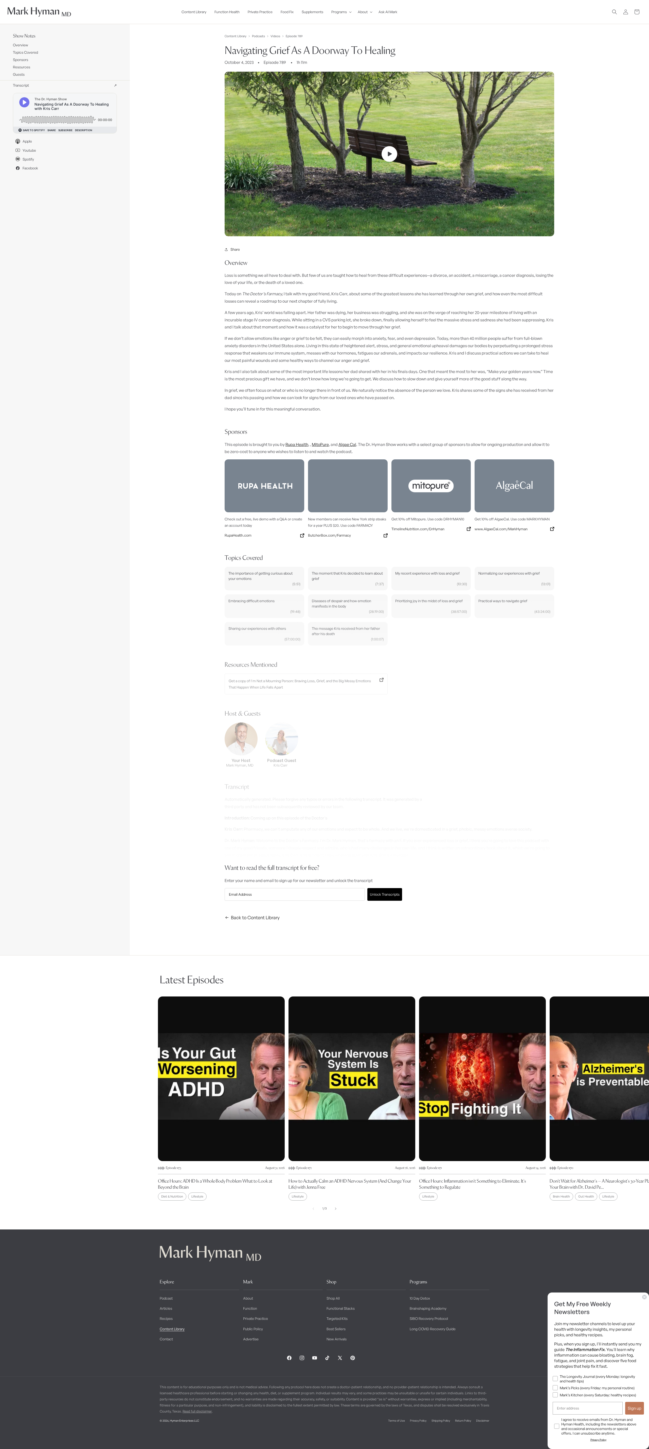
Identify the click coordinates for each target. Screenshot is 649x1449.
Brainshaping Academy (428, 1308)
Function (250, 1308)
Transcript (65, 85)
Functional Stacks (341, 1308)
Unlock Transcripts (385, 894)
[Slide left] (313, 1208)
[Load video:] (389, 154)
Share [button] (235, 249)
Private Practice (255, 1318)
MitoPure (320, 444)
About (248, 1298)
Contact (166, 1339)
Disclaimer (482, 1420)
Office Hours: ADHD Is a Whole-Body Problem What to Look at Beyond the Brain (215, 1184)
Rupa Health (296, 444)
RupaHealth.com (238, 535)
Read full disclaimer (197, 1411)
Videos (275, 36)
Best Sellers (336, 1329)
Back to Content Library (255, 917)
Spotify (28, 159)
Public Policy (253, 1329)
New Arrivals (337, 1339)
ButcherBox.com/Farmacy (329, 535)
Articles (166, 1308)
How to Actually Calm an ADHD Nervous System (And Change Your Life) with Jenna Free (350, 1184)
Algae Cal (347, 444)
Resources (21, 67)
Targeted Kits (337, 1318)
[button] (340, 12)
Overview (20, 45)
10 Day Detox (420, 1298)
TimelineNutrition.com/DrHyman (417, 529)
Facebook (30, 168)
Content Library (235, 36)
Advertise (251, 1339)
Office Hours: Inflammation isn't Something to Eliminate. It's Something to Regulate (472, 1184)
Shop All (333, 1298)
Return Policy (463, 1420)
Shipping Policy (440, 1420)
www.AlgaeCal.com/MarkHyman (501, 529)
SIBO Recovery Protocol (429, 1318)
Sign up (634, 1408)
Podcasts (258, 36)
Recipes (166, 1318)
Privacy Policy (418, 1420)
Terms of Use (396, 1420)
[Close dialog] (644, 1297)
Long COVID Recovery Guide (433, 1329)
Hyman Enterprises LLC (184, 1420)
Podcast (166, 1298)
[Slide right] (335, 1208)
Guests (19, 74)
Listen (95, 1436)
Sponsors (20, 59)
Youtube (29, 150)
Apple (27, 141)
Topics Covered (25, 52)
